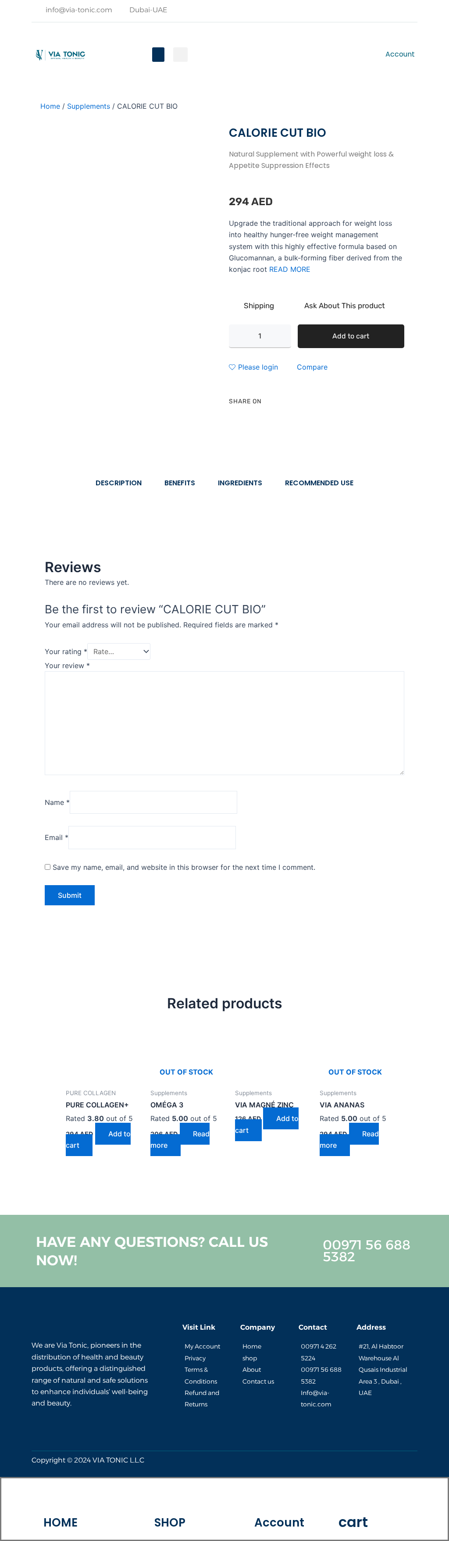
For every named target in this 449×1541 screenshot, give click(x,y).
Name (57, 802)
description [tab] (119, 483)
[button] (158, 54)
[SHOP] (170, 1498)
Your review (67, 665)
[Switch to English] (226, 54)
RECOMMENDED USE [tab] (319, 483)
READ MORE (289, 269)
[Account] (279, 1498)
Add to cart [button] (98, 1139)
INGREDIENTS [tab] (240, 483)
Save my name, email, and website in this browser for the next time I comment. (184, 867)
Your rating (66, 651)
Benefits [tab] (179, 483)
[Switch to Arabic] (279, 54)
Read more (180, 1139)
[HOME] (60, 1498)
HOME (60, 1522)
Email (56, 837)
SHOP (169, 1522)
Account (279, 1522)
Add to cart (350, 336)
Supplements (88, 106)
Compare (312, 367)
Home (50, 106)
